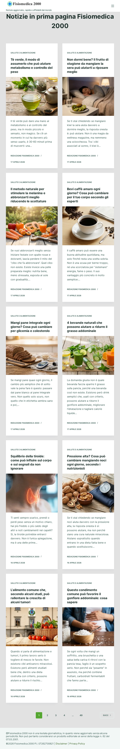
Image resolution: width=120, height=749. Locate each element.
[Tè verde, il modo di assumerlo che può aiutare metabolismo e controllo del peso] (32, 96)
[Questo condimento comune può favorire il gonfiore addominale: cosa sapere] (88, 626)
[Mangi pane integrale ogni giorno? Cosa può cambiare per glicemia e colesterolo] (32, 355)
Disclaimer (61, 743)
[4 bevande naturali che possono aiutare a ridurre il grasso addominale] (88, 355)
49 (81, 715)
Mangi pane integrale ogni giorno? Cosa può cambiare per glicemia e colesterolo (31, 327)
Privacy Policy (77, 743)
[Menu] (112, 6)
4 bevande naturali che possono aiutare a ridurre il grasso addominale (87, 327)
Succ (105, 715)
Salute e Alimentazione (23, 53)
